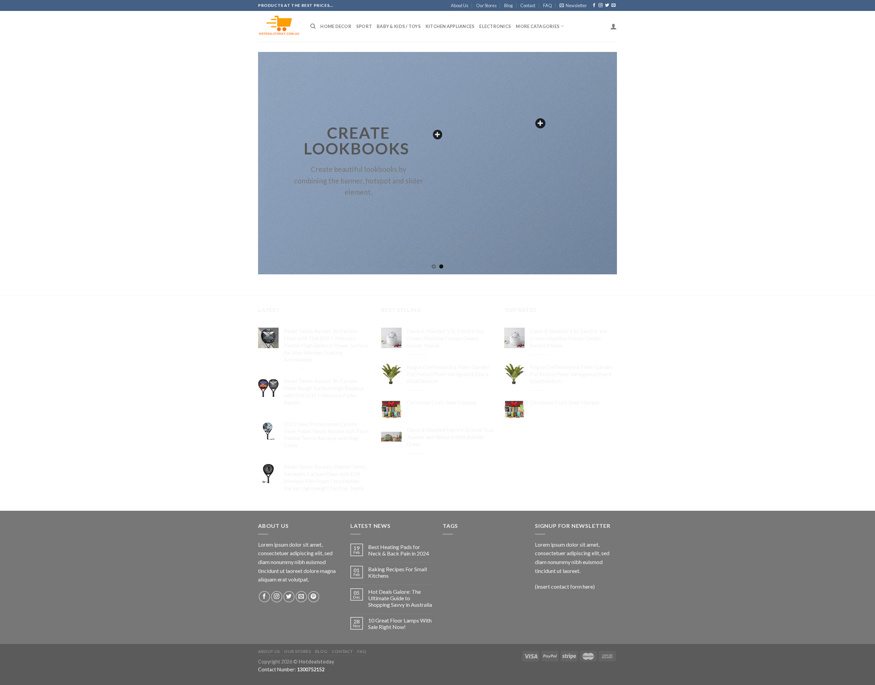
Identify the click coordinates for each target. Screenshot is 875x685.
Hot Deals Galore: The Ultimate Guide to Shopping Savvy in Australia (400, 598)
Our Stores (486, 5)
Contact (527, 5)
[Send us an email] (613, 5)
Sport (364, 26)
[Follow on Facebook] (594, 5)
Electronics (495, 26)
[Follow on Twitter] (607, 5)
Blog (508, 5)
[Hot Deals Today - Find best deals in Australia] (279, 26)
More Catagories (538, 26)
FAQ (547, 5)
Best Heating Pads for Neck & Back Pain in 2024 (398, 550)
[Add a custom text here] (437, 134)
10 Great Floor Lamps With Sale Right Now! (400, 623)
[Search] (312, 26)
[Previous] (274, 163)
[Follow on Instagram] (600, 5)
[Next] (601, 163)
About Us (459, 5)
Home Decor (335, 26)
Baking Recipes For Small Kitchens (397, 572)
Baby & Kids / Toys (399, 26)
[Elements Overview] (540, 123)
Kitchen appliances (450, 26)
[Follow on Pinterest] (313, 596)
